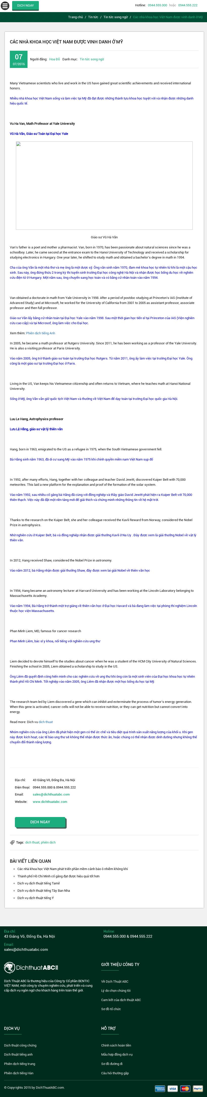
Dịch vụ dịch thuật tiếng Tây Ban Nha (43, 890)
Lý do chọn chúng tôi (116, 990)
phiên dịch (48, 842)
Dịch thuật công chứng (20, 1045)
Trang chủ (75, 17)
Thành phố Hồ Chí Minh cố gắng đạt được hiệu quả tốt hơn (58, 876)
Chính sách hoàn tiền (116, 1045)
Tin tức (93, 17)
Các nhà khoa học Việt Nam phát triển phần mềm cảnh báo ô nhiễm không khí (72, 869)
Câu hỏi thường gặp (115, 1073)
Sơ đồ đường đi (111, 1064)
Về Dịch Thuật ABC (114, 981)
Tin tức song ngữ (116, 17)
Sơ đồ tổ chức (111, 1009)
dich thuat (46, 722)
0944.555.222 (187, 5)
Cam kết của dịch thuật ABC (121, 1000)
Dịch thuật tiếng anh (18, 1054)
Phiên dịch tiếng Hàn (18, 1073)
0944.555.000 (157, 5)
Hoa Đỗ (54, 59)
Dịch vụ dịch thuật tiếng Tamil (38, 883)
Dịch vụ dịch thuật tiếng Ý (35, 898)
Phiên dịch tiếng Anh (40, 333)
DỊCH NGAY (25, 5)
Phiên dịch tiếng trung (19, 1064)
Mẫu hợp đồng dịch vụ (117, 1054)
